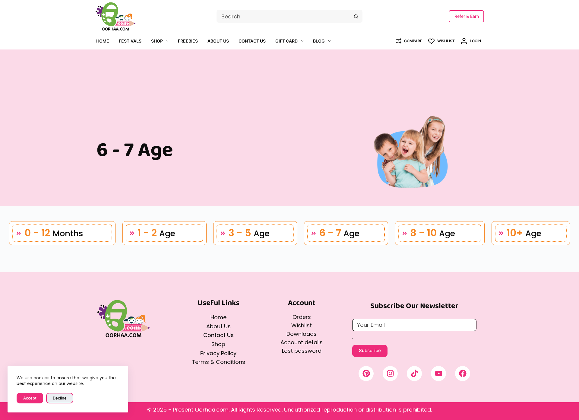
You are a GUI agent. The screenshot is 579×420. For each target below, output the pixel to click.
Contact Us (252, 40)
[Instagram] (390, 373)
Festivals (130, 40)
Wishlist (301, 325)
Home (102, 40)
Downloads (301, 334)
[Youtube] (438, 373)
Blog (319, 40)
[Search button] (356, 16)
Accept (29, 398)
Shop (157, 40)
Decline (60, 398)
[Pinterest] (366, 373)
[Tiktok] (414, 373)
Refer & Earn (466, 16)
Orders (302, 317)
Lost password (301, 351)
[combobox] (283, 16)
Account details (301, 342)
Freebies (188, 40)
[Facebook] (462, 373)
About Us (218, 40)
